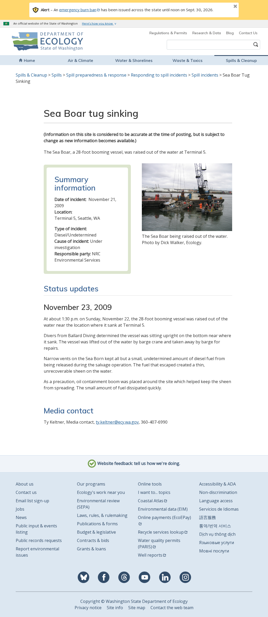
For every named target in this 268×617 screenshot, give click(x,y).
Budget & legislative (96, 532)
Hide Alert (223, 7)
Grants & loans (91, 549)
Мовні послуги (214, 551)
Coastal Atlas (150, 501)
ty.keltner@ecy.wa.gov (117, 422)
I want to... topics (154, 492)
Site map (136, 607)
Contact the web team (171, 607)
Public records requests (39, 540)
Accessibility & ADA (217, 484)
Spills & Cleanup (241, 60)
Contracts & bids (93, 540)
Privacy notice (88, 607)
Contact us (26, 492)
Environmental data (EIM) (163, 509)
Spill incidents (205, 75)
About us (25, 484)
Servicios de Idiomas (219, 509)
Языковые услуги (216, 542)
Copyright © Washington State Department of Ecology (134, 601)
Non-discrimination (218, 492)
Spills (57, 75)
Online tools (150, 484)
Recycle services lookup (161, 532)
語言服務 (207, 517)
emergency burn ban (77, 9)
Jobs (20, 509)
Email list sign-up (32, 501)
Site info (115, 607)
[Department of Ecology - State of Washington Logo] (35, 41)
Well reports (150, 555)
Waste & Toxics (187, 60)
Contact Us (248, 33)
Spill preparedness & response (96, 75)
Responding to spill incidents (159, 75)
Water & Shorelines (134, 60)
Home (29, 60)
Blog (230, 33)
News (21, 517)
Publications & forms (97, 524)
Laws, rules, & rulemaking (102, 515)
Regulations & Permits (168, 33)
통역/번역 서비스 (215, 526)
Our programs (91, 484)
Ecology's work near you (101, 492)
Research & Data (206, 33)
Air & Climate (80, 60)
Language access (216, 501)
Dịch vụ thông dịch (217, 534)
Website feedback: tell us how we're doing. (138, 463)
